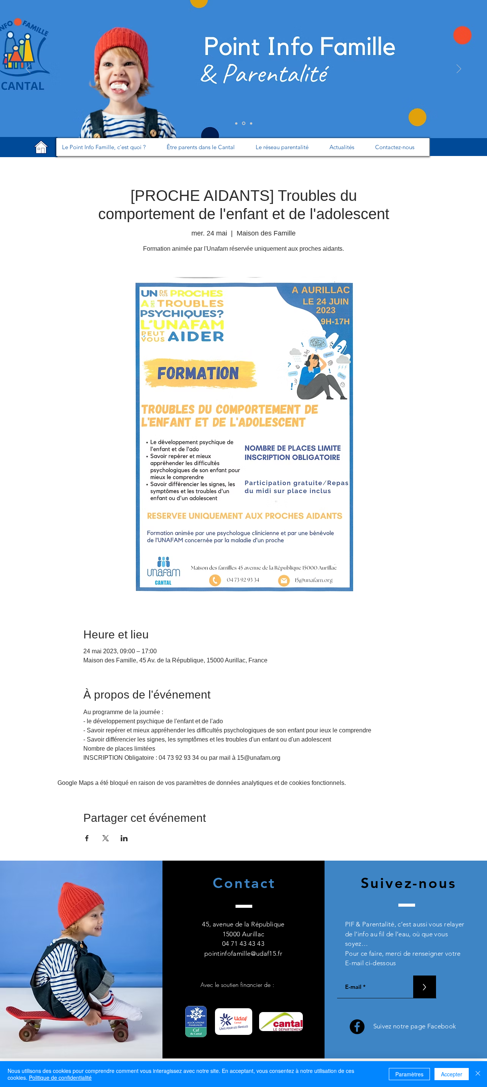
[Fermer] (477, 1074)
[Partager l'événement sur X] (105, 838)
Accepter (451, 1074)
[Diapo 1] (236, 123)
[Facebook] (357, 1026)
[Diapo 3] (251, 123)
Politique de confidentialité (60, 1077)
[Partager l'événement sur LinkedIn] (124, 838)
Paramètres (409, 1074)
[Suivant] (459, 69)
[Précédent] (28, 69)
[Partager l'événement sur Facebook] (87, 838)
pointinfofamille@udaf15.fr (243, 953)
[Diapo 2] (243, 123)
